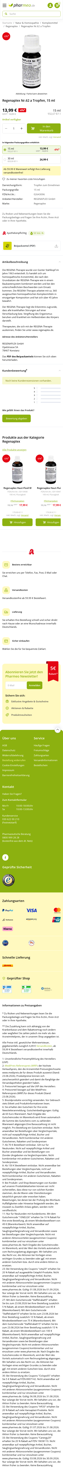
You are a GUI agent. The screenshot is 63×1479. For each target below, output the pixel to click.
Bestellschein (41, 765)
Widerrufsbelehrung (12, 755)
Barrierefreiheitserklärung (15, 775)
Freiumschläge (41, 750)
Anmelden (34, 685)
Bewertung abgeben (16, 418)
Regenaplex (12, 26)
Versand (57, 137)
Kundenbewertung (14, 370)
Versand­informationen (45, 760)
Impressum (8, 770)
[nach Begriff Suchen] (5, 14)
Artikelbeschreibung (15, 262)
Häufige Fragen (42, 745)
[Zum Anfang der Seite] (58, 730)
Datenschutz (8, 750)
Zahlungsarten (41, 755)
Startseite (7, 22)
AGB (4, 745)
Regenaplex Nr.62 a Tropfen (35, 26)
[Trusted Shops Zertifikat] (8, 880)
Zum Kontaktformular (14, 799)
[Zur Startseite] (21, 5)
